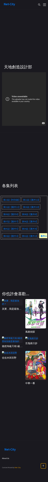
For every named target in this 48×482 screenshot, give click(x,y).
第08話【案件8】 (30, 214)
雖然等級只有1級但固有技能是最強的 (22, 346)
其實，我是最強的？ (13, 308)
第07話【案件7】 (11, 221)
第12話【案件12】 (31, 199)
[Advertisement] (24, 40)
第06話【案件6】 (30, 221)
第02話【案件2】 (30, 236)
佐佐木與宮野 (9, 357)
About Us (5, 458)
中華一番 (30, 383)
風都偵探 (30, 331)
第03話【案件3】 (11, 236)
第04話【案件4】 (30, 228)
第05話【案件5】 (11, 228)
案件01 (44, 236)
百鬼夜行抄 (31, 343)
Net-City (18, 467)
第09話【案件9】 (11, 214)
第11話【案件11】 (11, 207)
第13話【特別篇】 (11, 199)
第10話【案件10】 (31, 207)
